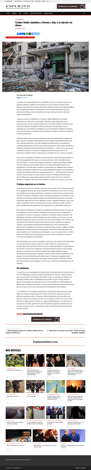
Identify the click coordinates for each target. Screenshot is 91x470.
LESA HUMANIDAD (18, 1)
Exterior (26, 314)
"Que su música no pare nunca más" (16, 445)
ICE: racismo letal (31, 396)
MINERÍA (44, 1)
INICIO (8, 13)
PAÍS (20, 13)
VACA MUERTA (38, 1)
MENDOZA (14, 13)
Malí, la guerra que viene (13, 396)
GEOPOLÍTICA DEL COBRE (28, 1)
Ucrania (40, 314)
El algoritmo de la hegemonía (14, 370)
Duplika (83, 468)
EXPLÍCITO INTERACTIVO (36, 13)
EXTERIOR (26, 13)
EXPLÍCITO (17, 468)
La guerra (31, 314)
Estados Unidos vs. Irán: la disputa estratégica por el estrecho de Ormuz (54, 398)
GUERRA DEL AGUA (48, 13)
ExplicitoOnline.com (45, 341)
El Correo (23, 98)
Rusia (36, 314)
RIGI (48, 1)
